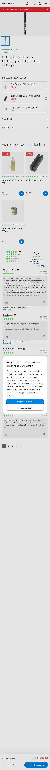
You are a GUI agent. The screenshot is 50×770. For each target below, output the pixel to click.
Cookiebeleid (12, 392)
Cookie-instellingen (25, 408)
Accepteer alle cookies (25, 402)
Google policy (24, 392)
